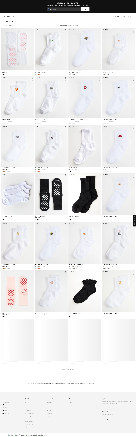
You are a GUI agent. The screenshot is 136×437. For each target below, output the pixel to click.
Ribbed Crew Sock (74, 167)
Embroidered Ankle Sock (42, 70)
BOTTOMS (49, 17)
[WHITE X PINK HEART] (2, 74)
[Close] (134, 2)
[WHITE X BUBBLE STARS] (6, 74)
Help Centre (49, 402)
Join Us (106, 419)
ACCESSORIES (64, 17)
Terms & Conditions (29, 413)
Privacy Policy (127, 422)
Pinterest (7, 410)
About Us (27, 402)
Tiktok (6, 405)
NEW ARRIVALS (22, 17)
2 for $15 (44, 72)
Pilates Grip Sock (6, 70)
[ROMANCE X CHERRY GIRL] (4, 74)
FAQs (48, 416)
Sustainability (28, 416)
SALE (70, 17)
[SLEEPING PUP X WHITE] (37, 74)
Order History (72, 405)
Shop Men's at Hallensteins (31, 427)
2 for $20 (10, 218)
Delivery (48, 405)
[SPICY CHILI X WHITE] (7, 123)
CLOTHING (39, 17)
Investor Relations (29, 421)
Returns (48, 407)
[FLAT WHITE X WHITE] (39, 74)
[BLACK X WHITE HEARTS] (3, 74)
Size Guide (49, 413)
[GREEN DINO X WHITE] (36, 74)
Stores (26, 405)
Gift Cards (49, 410)
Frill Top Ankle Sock (75, 313)
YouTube (7, 413)
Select (85, 9)
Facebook (7, 408)
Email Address (105, 411)
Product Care (28, 418)
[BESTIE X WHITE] (38, 74)
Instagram (7, 402)
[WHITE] (69, 171)
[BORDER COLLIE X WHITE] (41, 74)
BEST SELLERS (31, 17)
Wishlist (70, 402)
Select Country (106, 407)
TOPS (44, 17)
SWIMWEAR (56, 17)
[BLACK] (71, 171)
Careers (26, 407)
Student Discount (29, 424)
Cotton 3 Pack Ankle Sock (9, 216)
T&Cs (122, 422)
